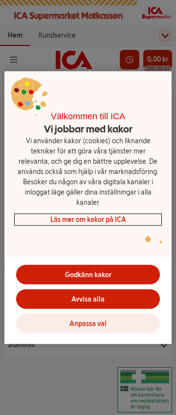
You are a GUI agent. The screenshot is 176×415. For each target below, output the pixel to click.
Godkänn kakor (88, 274)
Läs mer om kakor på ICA (88, 220)
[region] (88, 207)
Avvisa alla (88, 299)
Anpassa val (88, 323)
